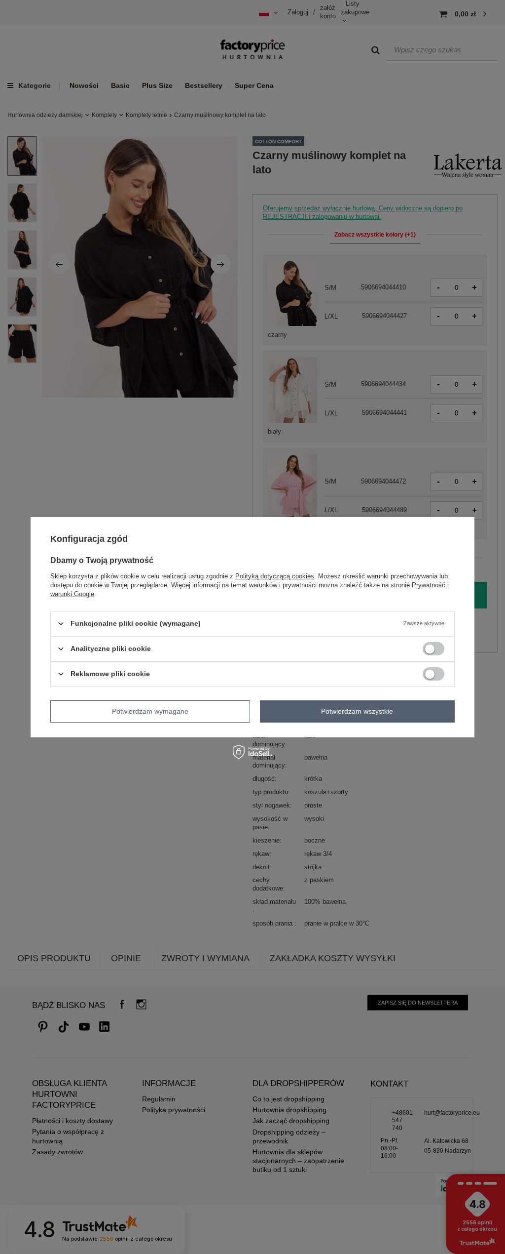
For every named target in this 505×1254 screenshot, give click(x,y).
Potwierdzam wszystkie (357, 711)
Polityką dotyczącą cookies (274, 575)
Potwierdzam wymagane (150, 711)
